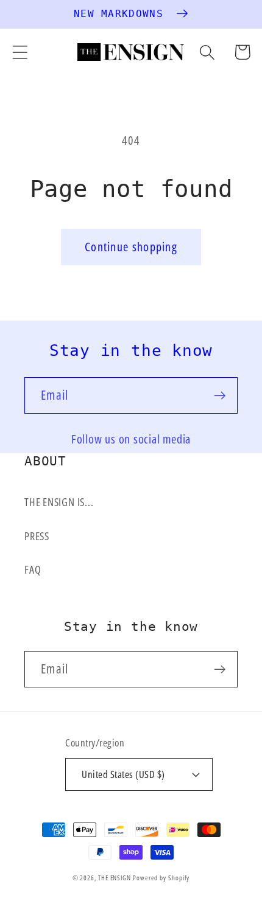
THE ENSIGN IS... (58, 502)
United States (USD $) (123, 774)
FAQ (32, 569)
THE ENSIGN (114, 877)
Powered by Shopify (161, 877)
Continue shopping (131, 246)
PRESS (36, 536)
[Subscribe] (219, 395)
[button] (19, 52)
